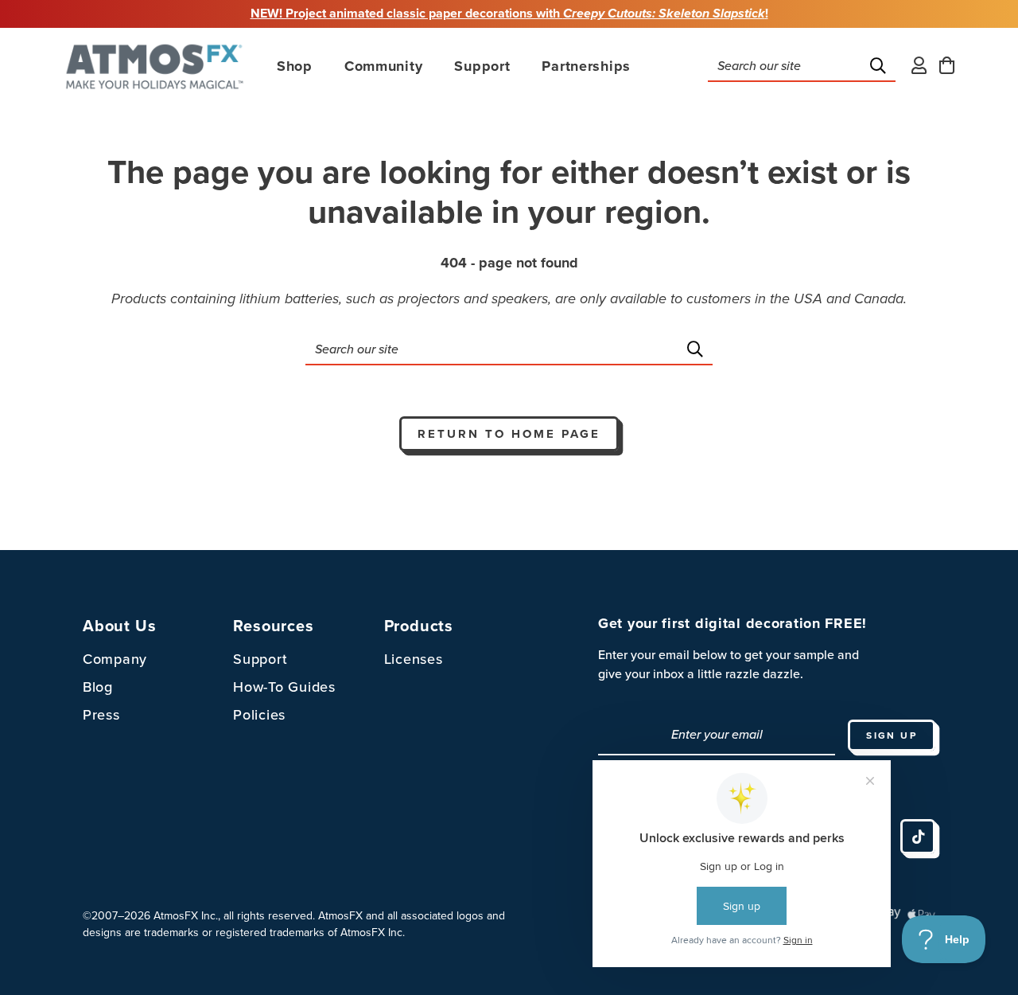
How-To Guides (284, 687)
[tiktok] (917, 836)
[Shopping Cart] (946, 66)
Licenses (413, 659)
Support (260, 659)
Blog (98, 687)
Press (101, 715)
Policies (259, 715)
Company (115, 659)
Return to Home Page (509, 434)
